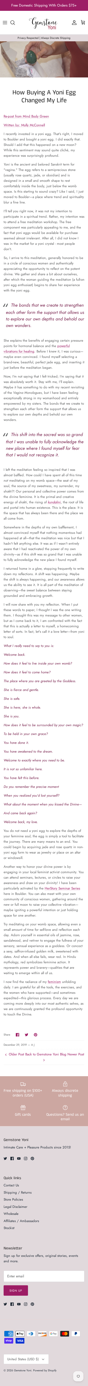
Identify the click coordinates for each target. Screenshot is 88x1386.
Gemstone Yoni (22, 1370)
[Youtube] (19, 1158)
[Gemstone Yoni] (44, 22)
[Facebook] (12, 1158)
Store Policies (13, 1199)
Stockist (9, 1227)
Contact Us (11, 1185)
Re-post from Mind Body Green (26, 116)
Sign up (15, 1290)
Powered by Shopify (44, 1370)
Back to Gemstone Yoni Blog (45, 1054)
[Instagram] (25, 1158)
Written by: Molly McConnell (24, 125)
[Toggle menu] (5, 23)
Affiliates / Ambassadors (21, 1220)
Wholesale (11, 1213)
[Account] (73, 23)
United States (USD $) (23, 1359)
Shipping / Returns (18, 1192)
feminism (54, 981)
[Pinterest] (32, 1158)
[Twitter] (5, 1158)
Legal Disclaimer (15, 1206)
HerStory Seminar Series (62, 888)
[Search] (15, 23)
